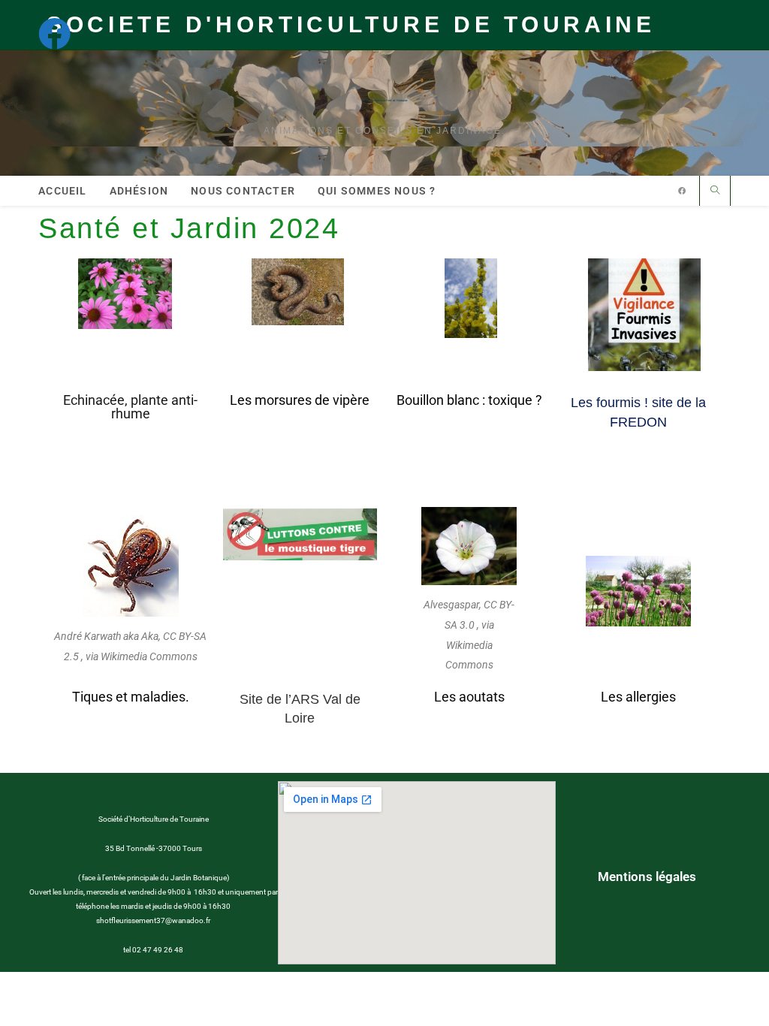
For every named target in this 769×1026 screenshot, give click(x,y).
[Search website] (714, 191)
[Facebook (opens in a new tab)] (61, 33)
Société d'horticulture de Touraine (385, 100)
